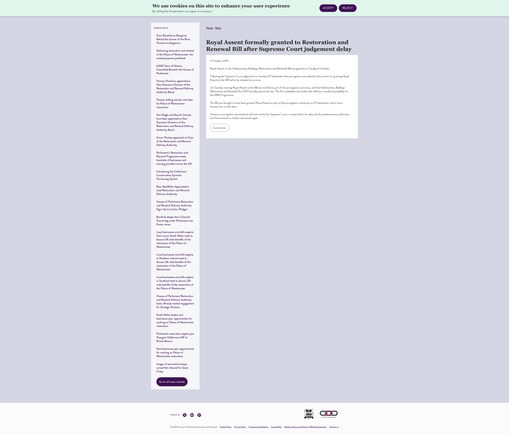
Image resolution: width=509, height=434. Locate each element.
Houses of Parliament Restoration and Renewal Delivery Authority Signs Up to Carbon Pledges (174, 205)
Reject (347, 8)
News (218, 28)
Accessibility (276, 426)
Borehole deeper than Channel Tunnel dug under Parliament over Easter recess (174, 220)
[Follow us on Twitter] (185, 415)
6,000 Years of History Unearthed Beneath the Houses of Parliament (175, 69)
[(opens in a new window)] (309, 414)
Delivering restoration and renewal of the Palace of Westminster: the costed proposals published (175, 54)
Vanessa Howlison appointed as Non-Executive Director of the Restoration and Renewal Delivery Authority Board (175, 86)
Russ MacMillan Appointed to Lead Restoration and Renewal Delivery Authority (172, 190)
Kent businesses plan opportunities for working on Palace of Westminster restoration (175, 352)
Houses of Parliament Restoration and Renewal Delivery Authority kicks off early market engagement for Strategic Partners (175, 301)
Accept (328, 8)
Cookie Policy (225, 426)
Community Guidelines (258, 426)
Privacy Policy (240, 426)
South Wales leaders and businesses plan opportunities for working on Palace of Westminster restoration (175, 320)
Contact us (334, 426)
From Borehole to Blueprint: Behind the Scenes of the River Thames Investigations (173, 39)
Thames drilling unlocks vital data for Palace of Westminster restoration (174, 103)
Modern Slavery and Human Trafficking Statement (305, 426)
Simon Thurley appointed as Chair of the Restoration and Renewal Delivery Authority (175, 141)
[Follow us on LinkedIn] (192, 415)
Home (209, 28)
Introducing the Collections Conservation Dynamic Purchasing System (171, 175)
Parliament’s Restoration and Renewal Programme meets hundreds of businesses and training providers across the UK (174, 158)
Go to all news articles (172, 382)
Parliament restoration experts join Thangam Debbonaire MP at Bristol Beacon (175, 337)
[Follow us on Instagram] (199, 415)
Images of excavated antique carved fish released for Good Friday (172, 367)
